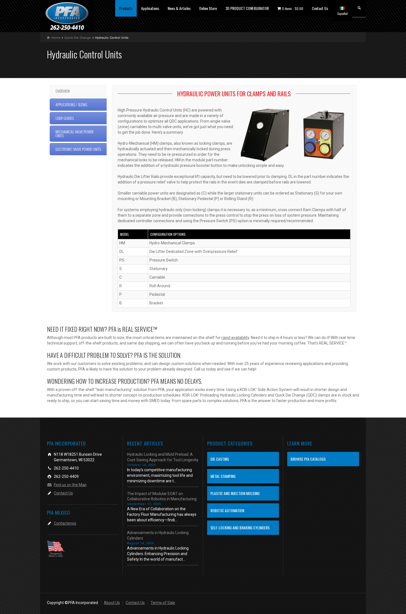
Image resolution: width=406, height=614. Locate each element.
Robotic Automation (227, 510)
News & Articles (179, 8)
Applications (150, 8)
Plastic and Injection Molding (235, 493)
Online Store (208, 8)
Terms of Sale (163, 602)
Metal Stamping (223, 476)
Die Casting (219, 459)
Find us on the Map (70, 485)
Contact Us (320, 8)
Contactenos (65, 523)
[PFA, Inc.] (67, 16)
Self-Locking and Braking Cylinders (240, 527)
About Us (112, 602)
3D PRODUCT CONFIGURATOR (247, 8)
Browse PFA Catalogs (308, 459)
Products (126, 8)
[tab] (78, 91)
